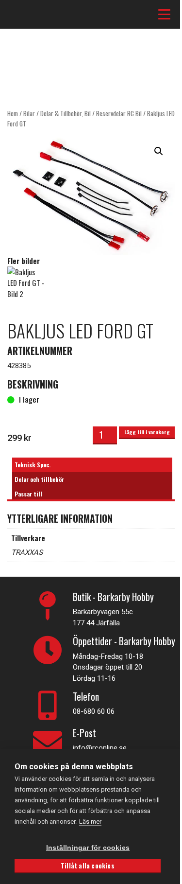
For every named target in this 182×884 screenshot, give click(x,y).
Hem (12, 113)
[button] (158, 151)
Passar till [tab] (28, 494)
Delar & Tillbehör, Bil (65, 113)
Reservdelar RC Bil (119, 113)
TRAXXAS (27, 552)
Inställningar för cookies (88, 847)
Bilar (29, 113)
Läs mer (90, 821)
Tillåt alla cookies (88, 865)
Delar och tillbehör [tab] (39, 479)
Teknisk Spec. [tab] (32, 464)
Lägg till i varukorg (147, 432)
